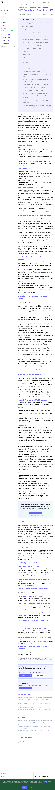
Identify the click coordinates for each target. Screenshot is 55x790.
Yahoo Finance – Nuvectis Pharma (29, 551)
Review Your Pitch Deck (26, 675)
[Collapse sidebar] (8, 5)
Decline (30, 787)
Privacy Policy (44, 782)
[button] (35, 19)
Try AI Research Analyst (39, 675)
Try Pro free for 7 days (36, 513)
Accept (24, 787)
